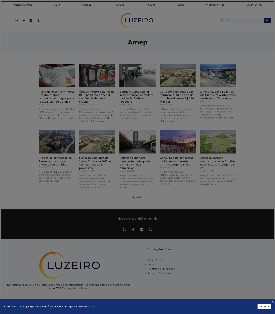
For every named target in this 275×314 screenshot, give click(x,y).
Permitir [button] (264, 306)
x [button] (273, 301)
